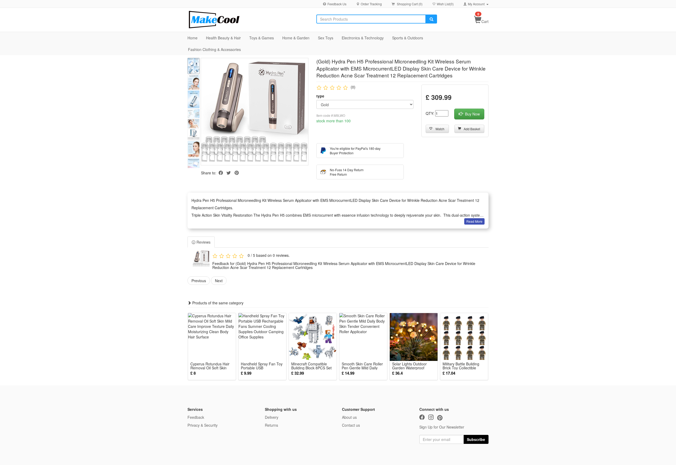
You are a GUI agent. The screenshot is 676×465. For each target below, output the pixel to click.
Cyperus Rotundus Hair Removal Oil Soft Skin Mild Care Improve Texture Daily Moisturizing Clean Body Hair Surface (211, 366)
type (320, 96)
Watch (439, 129)
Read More (474, 221)
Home (192, 37)
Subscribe (476, 439)
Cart (485, 21)
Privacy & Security (202, 425)
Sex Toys (325, 37)
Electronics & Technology (363, 37)
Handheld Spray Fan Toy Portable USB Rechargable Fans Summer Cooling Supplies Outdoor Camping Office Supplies (262, 366)
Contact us (351, 425)
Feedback (195, 417)
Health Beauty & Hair (223, 37)
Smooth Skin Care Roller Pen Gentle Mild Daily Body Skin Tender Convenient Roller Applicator (362, 366)
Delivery (271, 417)
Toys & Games (261, 37)
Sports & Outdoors (407, 37)
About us (349, 417)
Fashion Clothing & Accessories (214, 49)
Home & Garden (295, 37)
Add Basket (472, 129)
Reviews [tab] (202, 242)
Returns (271, 425)
